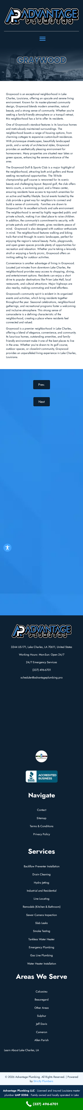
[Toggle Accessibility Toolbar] (7, 547)
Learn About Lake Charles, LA (21, 1050)
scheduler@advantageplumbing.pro (42, 677)
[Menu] (42, 38)
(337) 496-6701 (41, 670)
